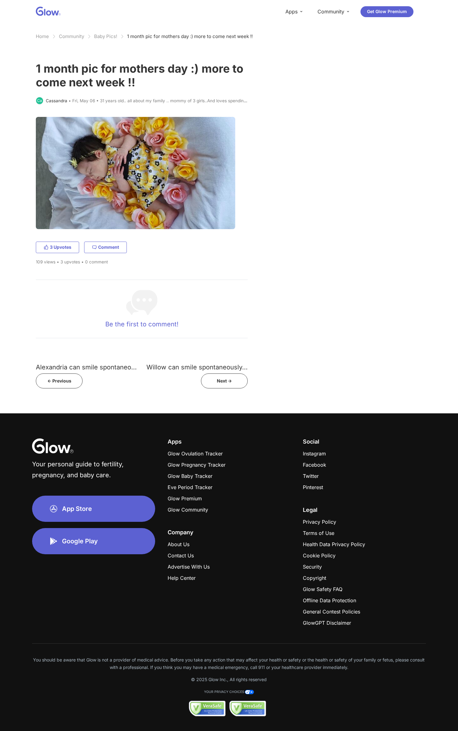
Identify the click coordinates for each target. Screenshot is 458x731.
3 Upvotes (60, 247)
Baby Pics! (105, 36)
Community (71, 36)
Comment (108, 247)
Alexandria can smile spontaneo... (86, 367)
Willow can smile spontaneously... (197, 367)
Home (42, 36)
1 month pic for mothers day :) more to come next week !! (190, 36)
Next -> (224, 380)
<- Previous (59, 380)
